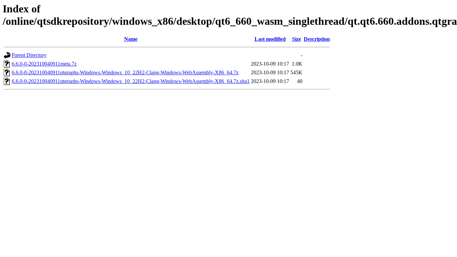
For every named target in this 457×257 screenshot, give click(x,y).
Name (131, 39)
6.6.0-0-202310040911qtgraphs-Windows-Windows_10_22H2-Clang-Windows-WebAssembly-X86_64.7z (125, 72)
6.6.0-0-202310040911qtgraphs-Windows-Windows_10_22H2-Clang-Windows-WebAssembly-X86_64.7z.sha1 (131, 81)
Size (296, 39)
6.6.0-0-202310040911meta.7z (44, 64)
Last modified (270, 39)
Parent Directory (29, 55)
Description (317, 39)
